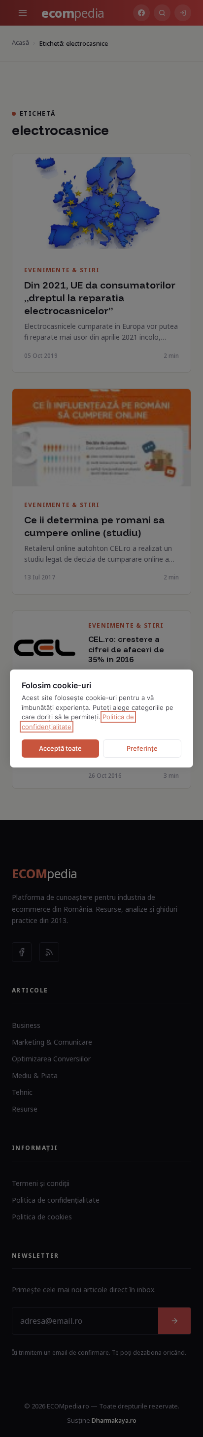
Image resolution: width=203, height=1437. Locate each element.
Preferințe (142, 748)
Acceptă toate (60, 748)
